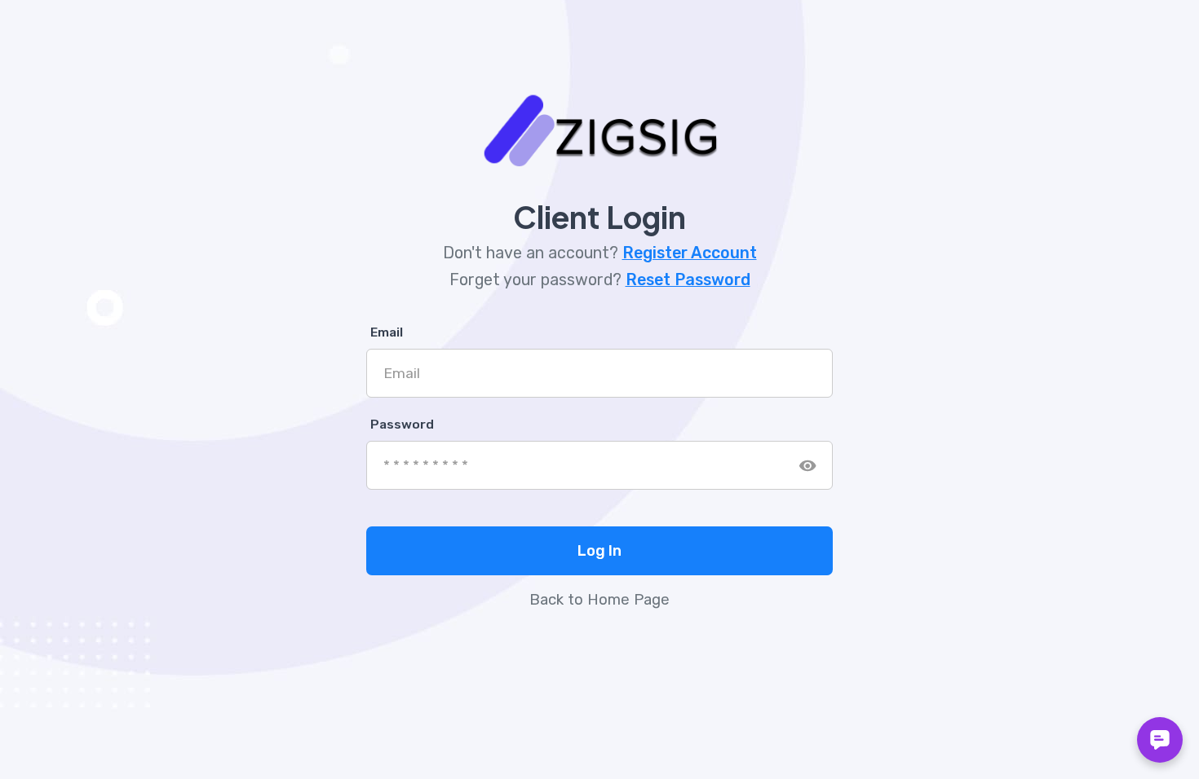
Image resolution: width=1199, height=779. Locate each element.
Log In (599, 551)
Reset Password (688, 280)
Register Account (689, 253)
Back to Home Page (599, 600)
